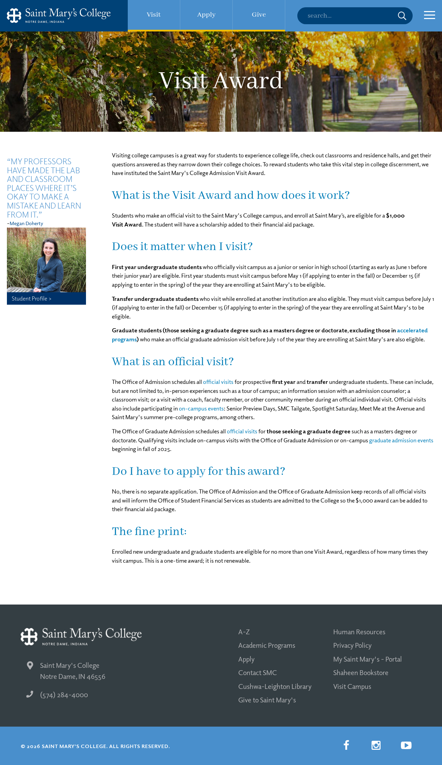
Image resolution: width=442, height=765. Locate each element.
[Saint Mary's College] (58, 15)
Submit (402, 15)
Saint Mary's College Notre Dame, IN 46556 (72, 671)
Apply (246, 658)
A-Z (244, 631)
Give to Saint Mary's (267, 699)
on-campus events (201, 408)
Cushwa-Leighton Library (274, 686)
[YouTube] (406, 745)
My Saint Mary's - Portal (367, 658)
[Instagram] (376, 745)
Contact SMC (257, 672)
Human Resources (359, 631)
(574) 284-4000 (64, 694)
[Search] (355, 15)
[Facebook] (346, 745)
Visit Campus (352, 686)
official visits (218, 381)
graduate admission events (401, 440)
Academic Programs (266, 644)
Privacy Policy (352, 644)
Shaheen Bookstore (360, 672)
